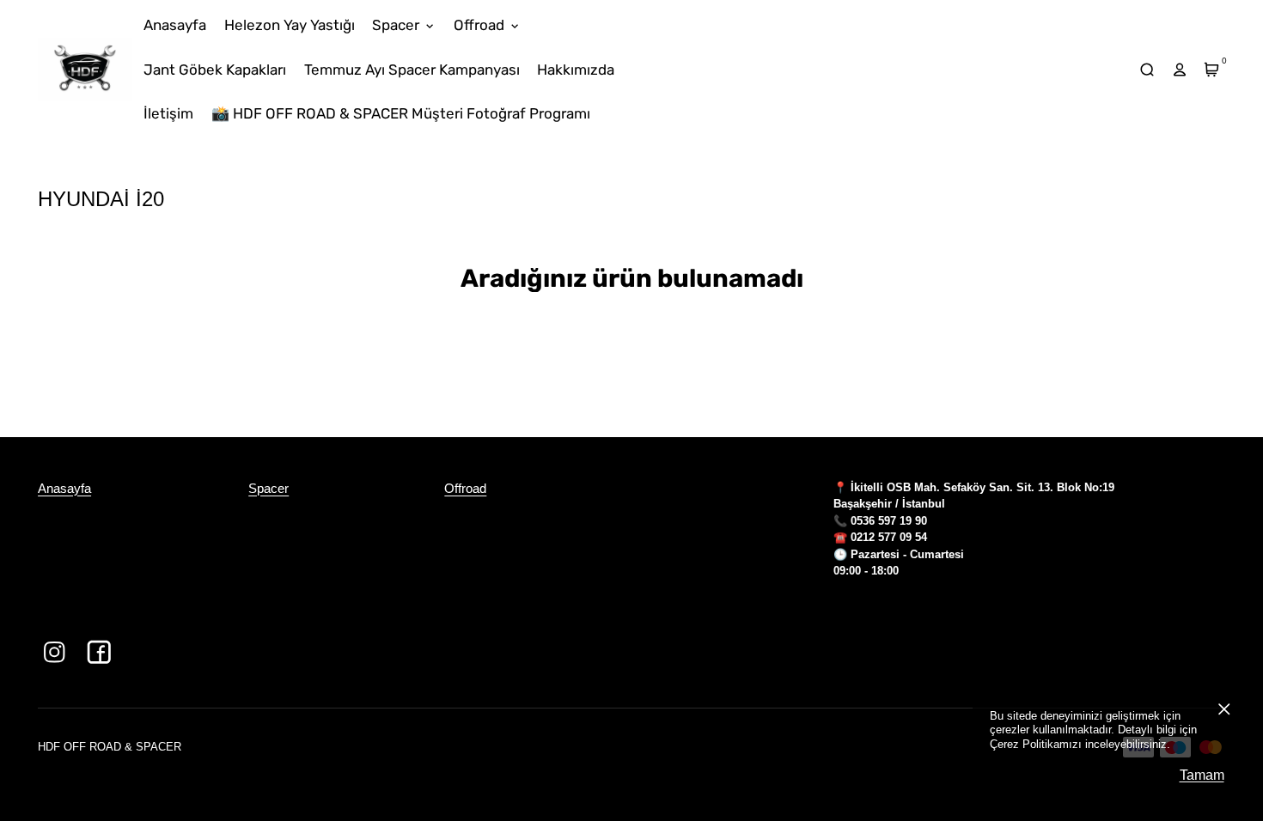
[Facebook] (99, 652)
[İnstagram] (54, 652)
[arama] (1147, 70)
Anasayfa (64, 489)
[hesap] (1179, 70)
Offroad (465, 489)
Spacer (268, 489)
